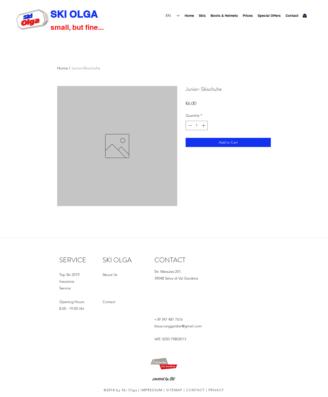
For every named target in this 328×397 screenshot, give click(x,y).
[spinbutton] (197, 125)
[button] (247, 15)
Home (62, 68)
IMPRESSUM (152, 390)
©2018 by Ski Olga (120, 390)
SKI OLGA (74, 14)
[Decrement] (189, 125)
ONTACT (197, 390)
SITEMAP (175, 390)
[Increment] (204, 125)
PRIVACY (216, 390)
